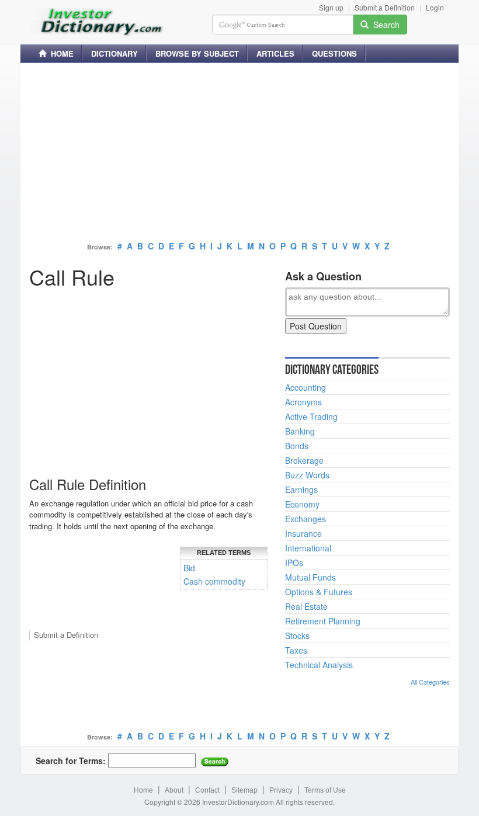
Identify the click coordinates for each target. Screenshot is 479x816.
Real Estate (306, 606)
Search (384, 24)
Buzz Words (307, 475)
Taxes (296, 650)
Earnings (301, 489)
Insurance (303, 533)
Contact (207, 790)
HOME (60, 53)
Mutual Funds (310, 577)
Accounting (305, 387)
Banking (300, 431)
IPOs (294, 562)
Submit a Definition (385, 7)
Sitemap (244, 790)
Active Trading (311, 416)
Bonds (296, 446)
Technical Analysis (319, 665)
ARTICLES (275, 53)
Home (143, 790)
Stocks (297, 635)
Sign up (331, 7)
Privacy (281, 790)
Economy (302, 504)
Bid (189, 568)
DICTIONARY (114, 53)
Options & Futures (318, 592)
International (308, 548)
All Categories (430, 681)
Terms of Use (325, 790)
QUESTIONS (334, 53)
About (174, 790)
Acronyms (303, 402)
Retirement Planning (322, 621)
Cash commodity (214, 581)
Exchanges (305, 519)
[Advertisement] (239, 153)
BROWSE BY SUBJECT (197, 53)
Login (435, 7)
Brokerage (304, 460)
